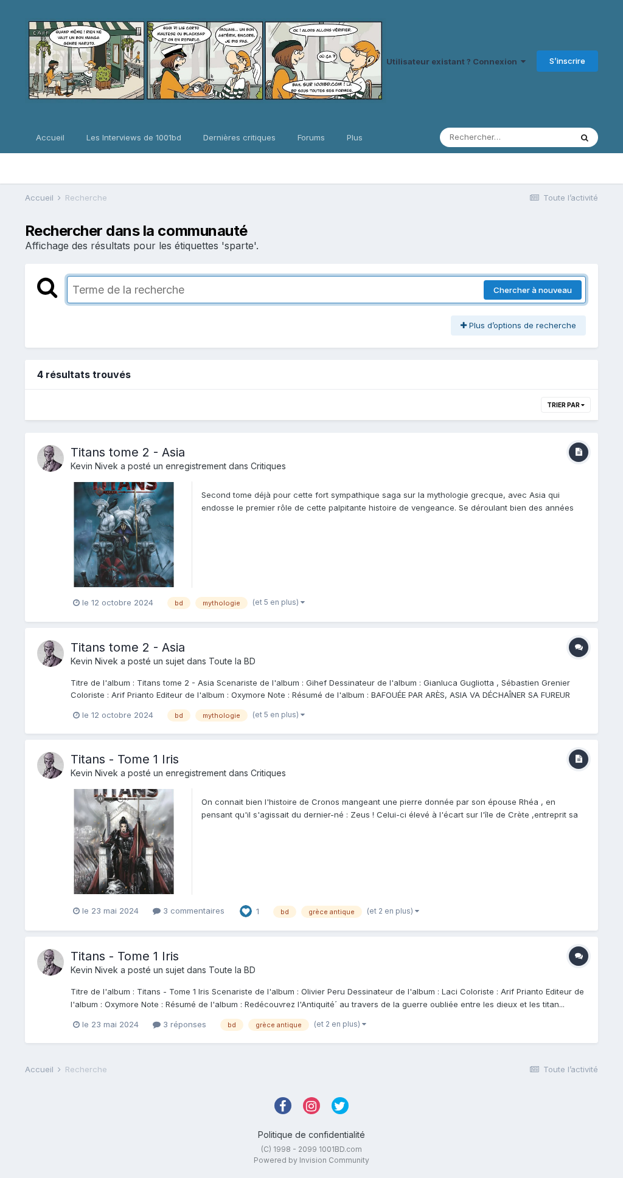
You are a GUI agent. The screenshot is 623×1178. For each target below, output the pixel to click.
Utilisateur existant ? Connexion (453, 61)
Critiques (268, 466)
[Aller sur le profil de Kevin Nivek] (50, 458)
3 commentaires (192, 910)
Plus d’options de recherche (521, 325)
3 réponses (183, 1024)
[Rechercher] (584, 137)
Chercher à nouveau (532, 290)
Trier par (564, 404)
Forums (311, 137)
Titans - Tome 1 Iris (125, 759)
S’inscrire (567, 61)
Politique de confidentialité (311, 1134)
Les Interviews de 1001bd (133, 137)
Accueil (50, 137)
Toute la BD (232, 661)
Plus (355, 137)
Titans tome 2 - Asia (128, 452)
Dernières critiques (239, 137)
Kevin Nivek (94, 466)
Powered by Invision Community (311, 1160)
